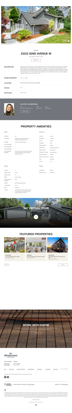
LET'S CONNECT (47, 369)
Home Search (42, 3)
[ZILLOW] (67, 369)
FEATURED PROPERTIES (21, 369)
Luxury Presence (31, 384)
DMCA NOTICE (55, 369)
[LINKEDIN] (64, 369)
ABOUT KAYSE (11, 369)
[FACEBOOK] (62, 369)
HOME (5, 369)
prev (5, 41)
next (7, 41)
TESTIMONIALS (39, 369)
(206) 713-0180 (59, 3)
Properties (33, 3)
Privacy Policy (65, 384)
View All (63, 264)
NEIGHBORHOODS (31, 369)
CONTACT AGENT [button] (25, 111)
